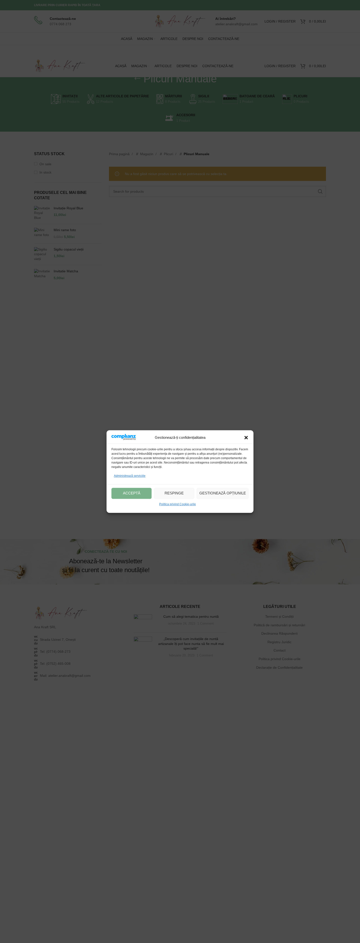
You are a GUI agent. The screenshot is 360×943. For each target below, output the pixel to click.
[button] (246, 437)
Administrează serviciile (129, 476)
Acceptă (131, 493)
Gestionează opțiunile (222, 493)
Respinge (174, 493)
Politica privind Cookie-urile (177, 504)
